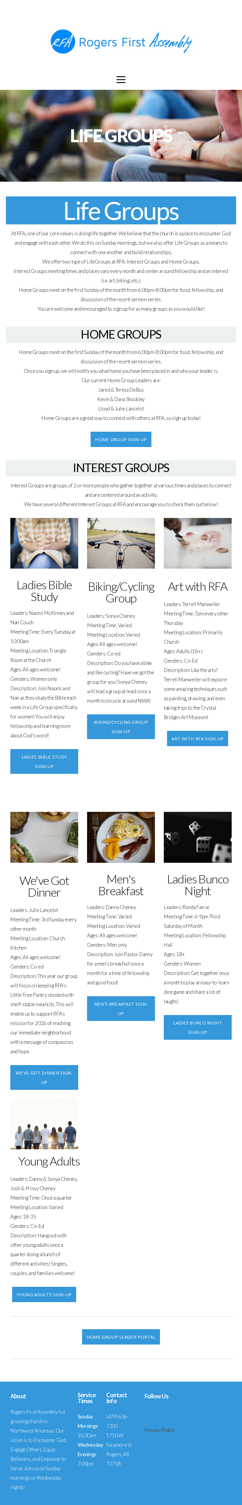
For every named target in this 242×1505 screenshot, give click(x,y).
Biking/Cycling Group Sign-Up (121, 726)
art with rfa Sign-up (197, 738)
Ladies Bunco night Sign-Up (197, 1027)
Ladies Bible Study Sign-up (44, 761)
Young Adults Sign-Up (44, 1294)
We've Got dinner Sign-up (44, 1077)
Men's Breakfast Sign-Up (121, 1008)
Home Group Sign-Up (121, 439)
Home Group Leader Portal (121, 1337)
